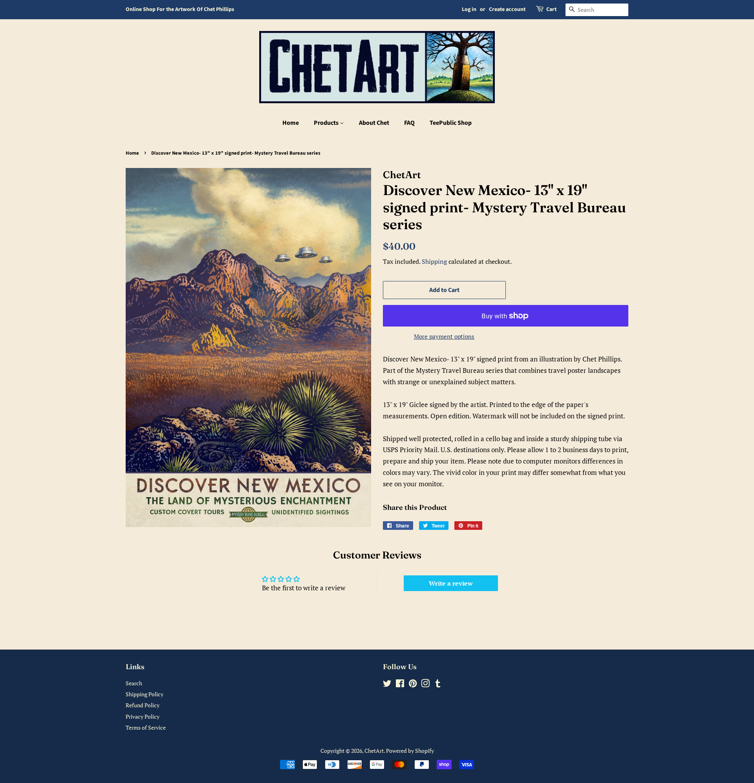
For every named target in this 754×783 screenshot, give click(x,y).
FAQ (409, 123)
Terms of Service (146, 727)
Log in (469, 9)
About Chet (374, 123)
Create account (507, 9)
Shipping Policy (144, 694)
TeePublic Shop (451, 123)
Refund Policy (142, 705)
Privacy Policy (142, 716)
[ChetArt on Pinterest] (412, 684)
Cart (551, 9)
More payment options (444, 336)
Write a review (451, 583)
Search (134, 683)
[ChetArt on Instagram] (425, 684)
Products (327, 123)
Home (290, 123)
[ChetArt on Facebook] (399, 684)
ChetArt (374, 750)
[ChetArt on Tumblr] (438, 684)
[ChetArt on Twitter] (387, 684)
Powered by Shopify (410, 750)
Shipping (434, 261)
